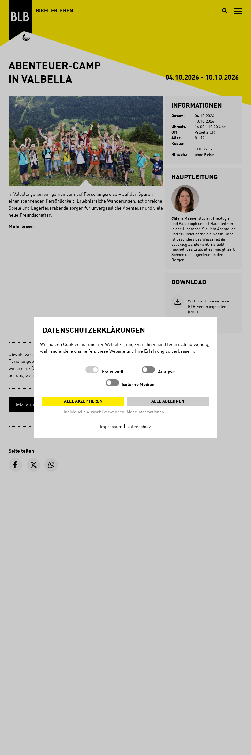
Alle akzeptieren (83, 401)
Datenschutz (138, 427)
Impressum (111, 427)
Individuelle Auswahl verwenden (94, 412)
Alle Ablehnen (167, 401)
